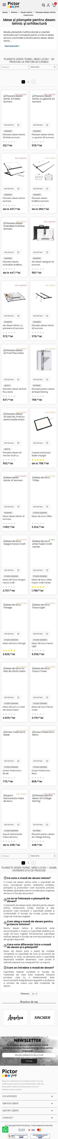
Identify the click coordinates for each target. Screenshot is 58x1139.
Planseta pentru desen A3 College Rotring (43, 835)
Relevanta (43, 67)
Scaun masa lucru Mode (12, 772)
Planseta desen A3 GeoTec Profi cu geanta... (12, 455)
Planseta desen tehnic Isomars (14, 199)
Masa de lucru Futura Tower (42, 708)
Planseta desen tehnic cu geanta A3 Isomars (43, 136)
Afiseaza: (25, 993)
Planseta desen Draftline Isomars (40, 199)
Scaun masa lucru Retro (41, 772)
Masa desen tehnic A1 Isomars (13, 518)
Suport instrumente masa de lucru (12, 835)
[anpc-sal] (18, 1136)
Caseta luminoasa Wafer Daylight (41, 454)
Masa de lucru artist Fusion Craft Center (42, 581)
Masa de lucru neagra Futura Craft (14, 581)
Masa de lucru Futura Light (42, 645)
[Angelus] (15, 1017)
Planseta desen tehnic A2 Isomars (43, 327)
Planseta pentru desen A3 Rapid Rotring (43, 390)
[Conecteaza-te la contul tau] (48, 5)
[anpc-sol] (40, 1136)
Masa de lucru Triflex (42, 516)
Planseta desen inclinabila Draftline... (13, 263)
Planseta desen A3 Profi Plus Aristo (14, 390)
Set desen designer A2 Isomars (43, 263)
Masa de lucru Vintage (14, 643)
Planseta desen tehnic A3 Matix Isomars (14, 136)
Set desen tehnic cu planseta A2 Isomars (13, 327)
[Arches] (42, 1017)
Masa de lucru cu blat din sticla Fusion (14, 708)
